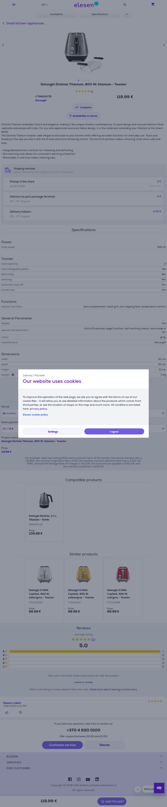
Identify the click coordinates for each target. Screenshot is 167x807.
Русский (40, 375)
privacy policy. (39, 408)
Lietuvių (27, 375)
